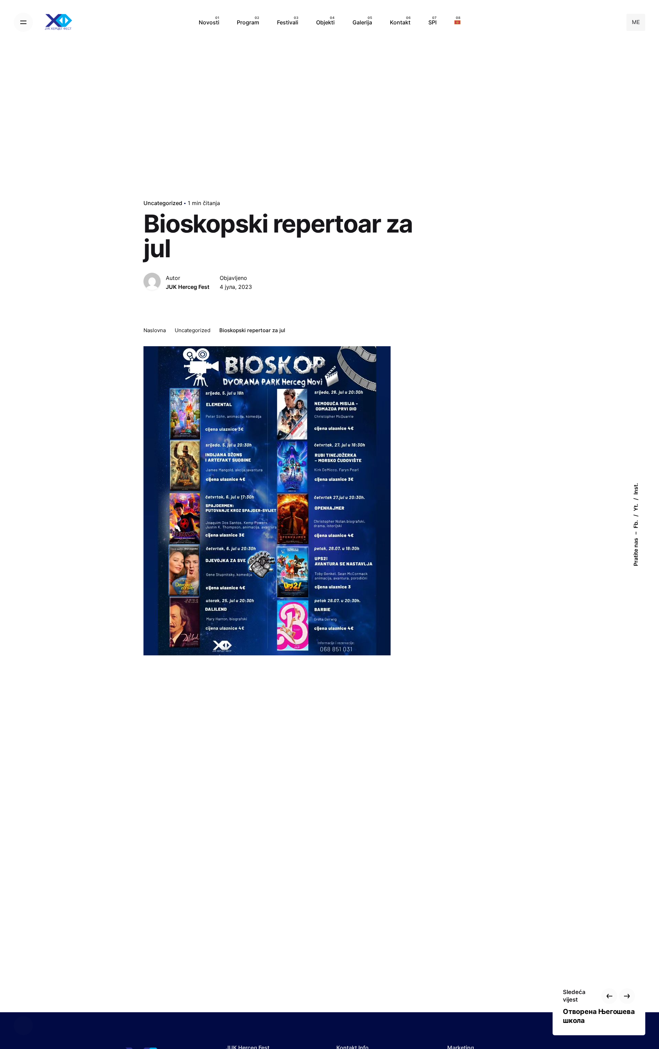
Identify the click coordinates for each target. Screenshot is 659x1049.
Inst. (635, 489)
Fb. (635, 524)
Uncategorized (162, 203)
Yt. (635, 507)
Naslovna (154, 330)
